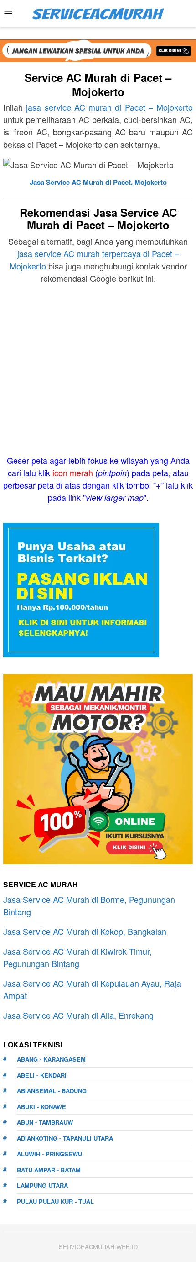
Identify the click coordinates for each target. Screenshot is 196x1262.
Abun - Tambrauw (45, 1122)
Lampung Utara (42, 1185)
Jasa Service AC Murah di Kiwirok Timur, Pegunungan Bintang (77, 957)
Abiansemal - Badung (52, 1090)
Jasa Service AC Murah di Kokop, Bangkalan (84, 931)
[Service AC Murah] (98, 12)
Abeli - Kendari (42, 1075)
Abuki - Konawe (41, 1106)
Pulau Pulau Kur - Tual (55, 1201)
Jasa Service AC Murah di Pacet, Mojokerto (98, 182)
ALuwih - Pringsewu (49, 1153)
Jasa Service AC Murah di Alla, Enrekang (78, 1015)
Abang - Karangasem (51, 1059)
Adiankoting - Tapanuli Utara (65, 1138)
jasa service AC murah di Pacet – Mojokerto (109, 107)
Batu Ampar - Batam (49, 1169)
